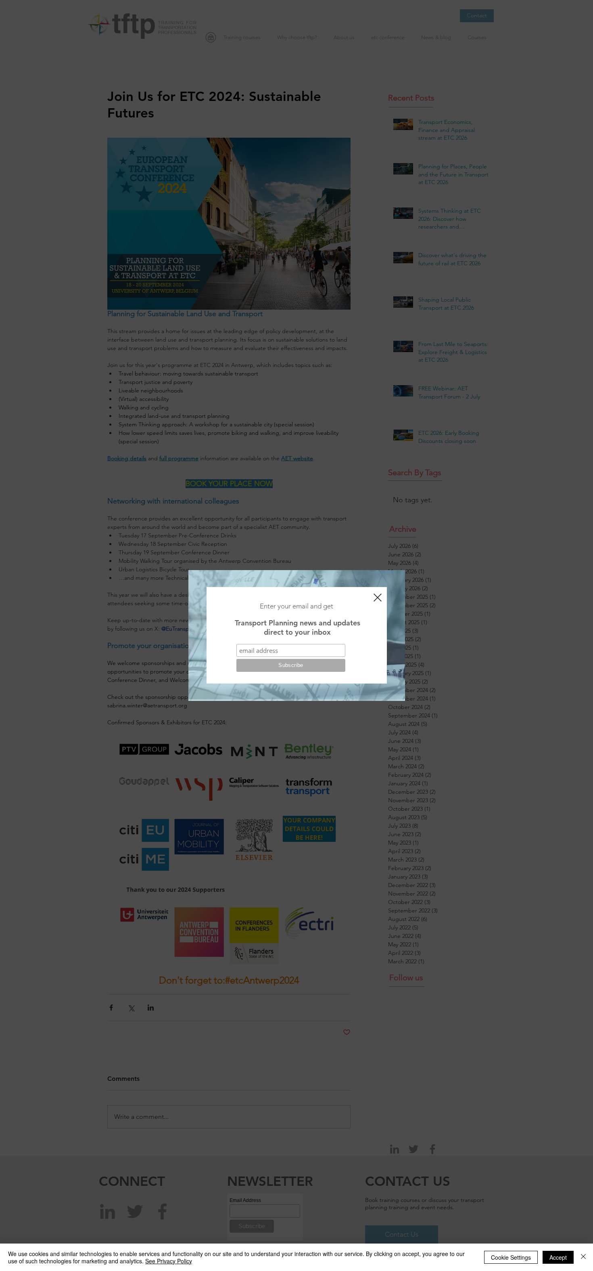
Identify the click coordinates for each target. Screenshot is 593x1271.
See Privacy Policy (168, 1261)
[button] (378, 597)
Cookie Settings (511, 1257)
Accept (558, 1257)
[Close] (583, 1257)
